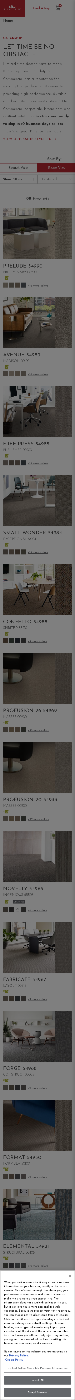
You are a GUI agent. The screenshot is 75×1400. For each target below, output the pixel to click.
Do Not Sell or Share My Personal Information (38, 1368)
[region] (37, 1335)
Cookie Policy (14, 1360)
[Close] (70, 1276)
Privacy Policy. (19, 1355)
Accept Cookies (38, 1392)
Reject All (37, 1380)
